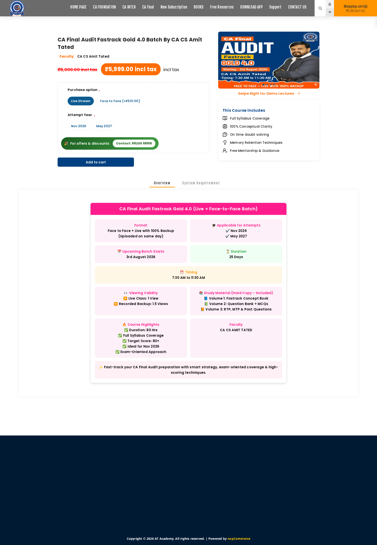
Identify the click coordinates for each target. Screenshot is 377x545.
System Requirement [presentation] (201, 183)
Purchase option (82, 89)
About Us (114, 497)
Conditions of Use (120, 490)
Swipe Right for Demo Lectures (266, 93)
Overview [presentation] (162, 183)
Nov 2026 (78, 126)
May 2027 (104, 126)
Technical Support (214, 484)
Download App (212, 477)
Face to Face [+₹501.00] (120, 101)
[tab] (162, 183)
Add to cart (96, 162)
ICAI (204, 497)
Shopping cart (355, 8)
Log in (333, 4)
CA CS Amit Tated (93, 56)
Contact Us (209, 490)
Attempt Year (80, 115)
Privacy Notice (118, 484)
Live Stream (80, 101)
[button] (263, 85)
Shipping (114, 477)
